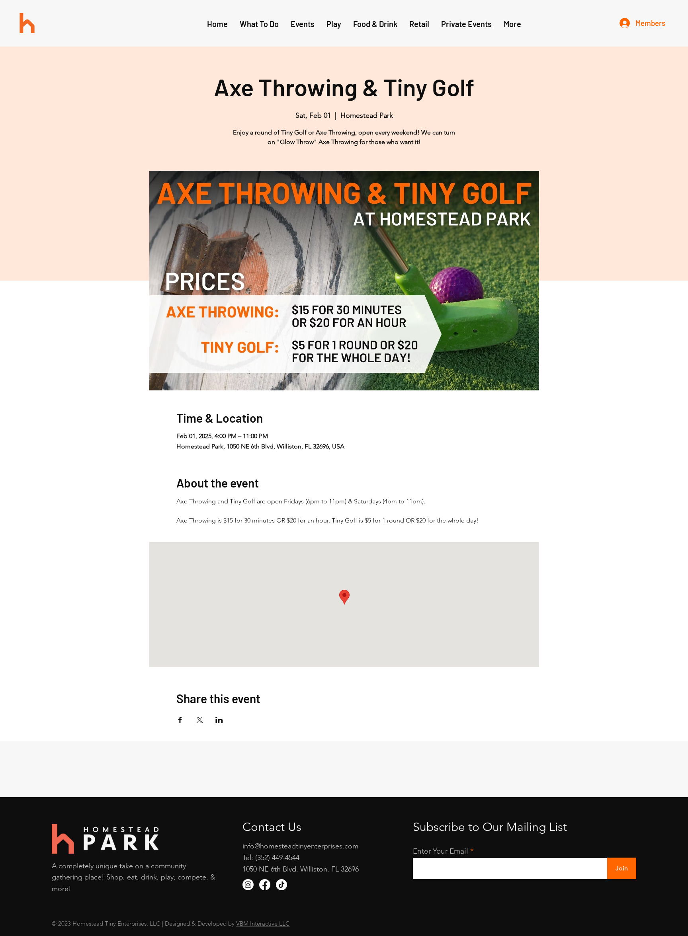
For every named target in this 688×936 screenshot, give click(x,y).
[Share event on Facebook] (180, 720)
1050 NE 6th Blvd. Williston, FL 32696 (300, 869)
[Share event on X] (199, 720)
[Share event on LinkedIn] (219, 720)
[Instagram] (248, 884)
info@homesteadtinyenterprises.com (300, 846)
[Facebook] (264, 884)
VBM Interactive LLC (263, 923)
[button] (334, 24)
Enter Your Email (440, 851)
